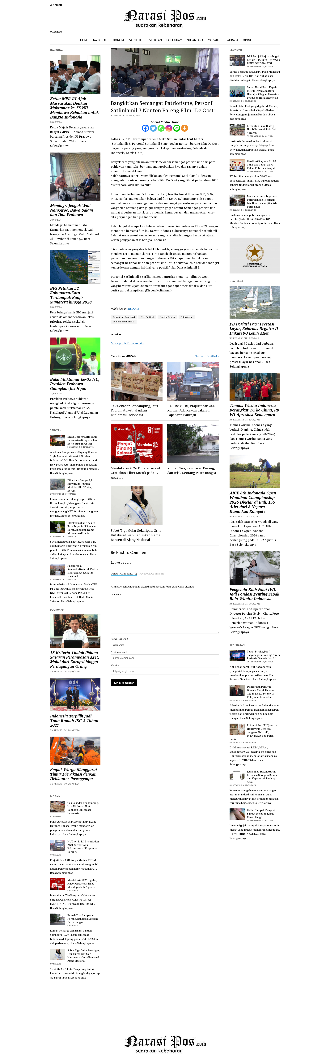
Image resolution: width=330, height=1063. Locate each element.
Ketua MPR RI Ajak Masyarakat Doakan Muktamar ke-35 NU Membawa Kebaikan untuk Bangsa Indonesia (74, 107)
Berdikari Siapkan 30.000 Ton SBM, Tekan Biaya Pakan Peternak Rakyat (261, 164)
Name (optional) (119, 638)
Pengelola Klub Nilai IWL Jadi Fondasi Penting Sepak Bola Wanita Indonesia (254, 594)
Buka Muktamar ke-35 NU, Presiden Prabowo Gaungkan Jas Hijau (74, 384)
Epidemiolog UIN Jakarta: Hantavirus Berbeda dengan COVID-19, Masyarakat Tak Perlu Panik (254, 732)
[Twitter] (153, 128)
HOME (84, 40)
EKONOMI (118, 40)
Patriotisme (186, 317)
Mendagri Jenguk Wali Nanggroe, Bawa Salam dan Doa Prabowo (71, 210)
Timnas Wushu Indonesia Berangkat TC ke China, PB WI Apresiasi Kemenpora (254, 410)
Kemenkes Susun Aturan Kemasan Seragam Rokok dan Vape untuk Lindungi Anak (262, 777)
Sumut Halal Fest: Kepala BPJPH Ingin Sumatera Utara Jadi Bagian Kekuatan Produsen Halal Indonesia (263, 92)
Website (115, 665)
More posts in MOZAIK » (207, 356)
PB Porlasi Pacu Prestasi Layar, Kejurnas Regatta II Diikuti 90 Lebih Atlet (254, 328)
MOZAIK (213, 40)
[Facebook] (145, 128)
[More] (184, 128)
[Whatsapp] (161, 128)
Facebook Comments (151, 573)
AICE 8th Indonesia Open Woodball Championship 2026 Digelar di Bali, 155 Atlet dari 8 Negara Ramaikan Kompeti (253, 502)
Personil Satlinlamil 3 (123, 321)
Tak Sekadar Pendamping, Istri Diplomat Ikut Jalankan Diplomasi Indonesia (83, 808)
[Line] (176, 128)
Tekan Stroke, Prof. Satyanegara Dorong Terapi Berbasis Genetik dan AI (263, 655)
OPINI (247, 40)
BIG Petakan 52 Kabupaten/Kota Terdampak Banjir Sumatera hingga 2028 (71, 295)
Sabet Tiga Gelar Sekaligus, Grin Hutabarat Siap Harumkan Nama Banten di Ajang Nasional (83, 955)
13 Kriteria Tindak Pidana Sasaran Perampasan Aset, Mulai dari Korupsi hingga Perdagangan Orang (74, 659)
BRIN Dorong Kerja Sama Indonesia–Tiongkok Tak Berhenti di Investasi (82, 440)
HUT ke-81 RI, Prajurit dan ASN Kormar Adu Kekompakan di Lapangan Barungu (83, 847)
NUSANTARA (195, 40)
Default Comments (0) (124, 573)
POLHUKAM (174, 40)
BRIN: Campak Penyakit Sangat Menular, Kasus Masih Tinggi (261, 813)
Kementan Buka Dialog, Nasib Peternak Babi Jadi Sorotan (261, 129)
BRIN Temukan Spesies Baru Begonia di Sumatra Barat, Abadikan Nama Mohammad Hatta (81, 528)
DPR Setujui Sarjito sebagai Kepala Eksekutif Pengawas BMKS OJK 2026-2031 (263, 60)
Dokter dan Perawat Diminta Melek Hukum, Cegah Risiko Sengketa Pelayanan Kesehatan (260, 692)
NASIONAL (100, 40)
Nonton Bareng (167, 317)
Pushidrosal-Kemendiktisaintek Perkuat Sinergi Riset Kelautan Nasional (83, 571)
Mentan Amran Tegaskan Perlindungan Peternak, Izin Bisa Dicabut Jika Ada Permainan (262, 201)
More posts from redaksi (128, 343)
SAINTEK (135, 40)
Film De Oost (147, 317)
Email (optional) (119, 652)
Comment (116, 594)
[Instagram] (168, 128)
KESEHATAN (154, 40)
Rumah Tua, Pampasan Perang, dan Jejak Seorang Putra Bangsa (82, 919)
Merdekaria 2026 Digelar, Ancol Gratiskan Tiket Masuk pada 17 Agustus (82, 883)
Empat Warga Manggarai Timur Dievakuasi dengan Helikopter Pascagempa (73, 774)
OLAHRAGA (230, 40)
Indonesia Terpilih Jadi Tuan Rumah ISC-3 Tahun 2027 (74, 720)
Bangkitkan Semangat (124, 317)
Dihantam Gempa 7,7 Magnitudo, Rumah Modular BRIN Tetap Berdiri (79, 485)
